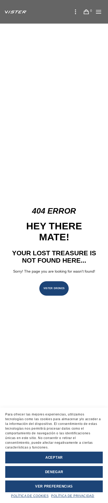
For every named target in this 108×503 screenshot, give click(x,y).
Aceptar (54, 457)
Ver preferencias (54, 486)
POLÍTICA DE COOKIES (29, 496)
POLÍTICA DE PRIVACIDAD (72, 496)
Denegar (54, 472)
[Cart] (86, 12)
